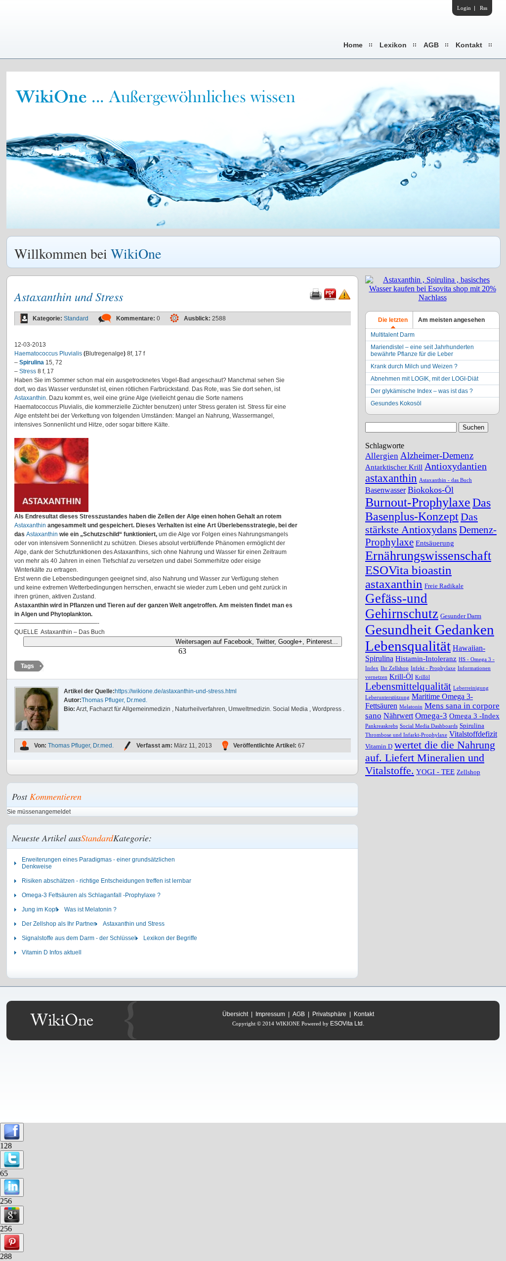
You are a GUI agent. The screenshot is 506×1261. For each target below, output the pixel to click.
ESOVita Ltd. (347, 1023)
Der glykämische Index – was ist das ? (422, 391)
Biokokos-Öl (431, 490)
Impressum (270, 1014)
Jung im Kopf (39, 909)
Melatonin (410, 706)
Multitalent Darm (393, 334)
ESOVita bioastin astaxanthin (408, 577)
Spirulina (472, 725)
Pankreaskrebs (381, 726)
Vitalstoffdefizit (473, 734)
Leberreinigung (471, 688)
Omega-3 (431, 715)
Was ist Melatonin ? (90, 909)
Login (464, 8)
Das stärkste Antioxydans (421, 523)
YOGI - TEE (435, 772)
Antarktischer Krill (393, 467)
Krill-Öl (401, 676)
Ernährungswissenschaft (428, 556)
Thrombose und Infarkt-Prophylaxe (406, 735)
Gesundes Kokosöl (396, 403)
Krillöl (422, 677)
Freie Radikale (444, 586)
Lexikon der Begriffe (170, 938)
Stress (27, 371)
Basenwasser (385, 490)
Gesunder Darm (460, 616)
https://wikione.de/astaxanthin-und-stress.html (176, 691)
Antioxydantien (455, 466)
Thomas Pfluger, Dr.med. (114, 700)
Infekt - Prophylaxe (433, 668)
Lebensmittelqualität (408, 686)
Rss (483, 8)
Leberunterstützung (387, 697)
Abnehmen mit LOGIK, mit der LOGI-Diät (424, 378)
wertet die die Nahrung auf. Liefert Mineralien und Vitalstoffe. (430, 758)
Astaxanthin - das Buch (445, 480)
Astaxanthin (30, 397)
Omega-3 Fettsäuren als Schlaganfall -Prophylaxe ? (91, 895)
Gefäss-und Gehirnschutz (401, 606)
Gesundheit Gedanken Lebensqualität (429, 638)
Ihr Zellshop (394, 668)
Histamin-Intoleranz (426, 659)
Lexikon (393, 45)
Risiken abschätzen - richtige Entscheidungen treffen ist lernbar (106, 880)
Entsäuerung (435, 543)
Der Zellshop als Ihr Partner (58, 923)
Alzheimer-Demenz (436, 455)
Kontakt (469, 45)
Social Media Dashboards (429, 726)
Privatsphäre (329, 1014)
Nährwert (398, 715)
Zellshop (468, 772)
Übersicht (235, 1014)
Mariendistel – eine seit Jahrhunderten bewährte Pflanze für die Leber (422, 350)
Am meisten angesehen (451, 319)
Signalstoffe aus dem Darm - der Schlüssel (79, 938)
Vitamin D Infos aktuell (52, 952)
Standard (76, 318)
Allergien (381, 456)
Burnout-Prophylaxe (417, 502)
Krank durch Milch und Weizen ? (414, 366)
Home (353, 45)
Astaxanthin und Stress (134, 923)
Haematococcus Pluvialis (48, 353)
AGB (431, 45)
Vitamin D (378, 746)
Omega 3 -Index (474, 716)
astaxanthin (391, 478)
